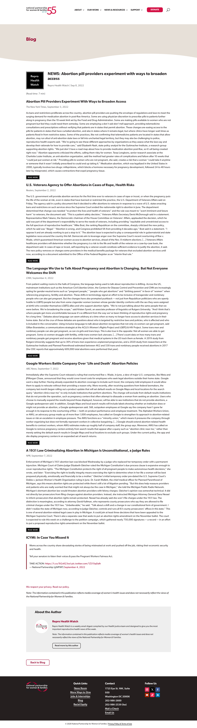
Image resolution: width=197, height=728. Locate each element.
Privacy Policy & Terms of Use (120, 724)
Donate (155, 10)
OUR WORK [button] (93, 10)
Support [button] (135, 10)
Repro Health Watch (58, 86)
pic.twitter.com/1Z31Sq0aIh (86, 564)
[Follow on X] (152, 689)
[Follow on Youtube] (147, 695)
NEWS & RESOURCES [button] (114, 10)
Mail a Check (112, 709)
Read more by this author (66, 646)
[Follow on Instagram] (147, 689)
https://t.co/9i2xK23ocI (58, 564)
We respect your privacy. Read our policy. (47, 587)
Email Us (109, 713)
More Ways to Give (80, 692)
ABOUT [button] (78, 10)
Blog (80, 700)
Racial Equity (80, 704)
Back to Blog (37, 662)
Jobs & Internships (80, 696)
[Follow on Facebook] (158, 689)
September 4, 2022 (74, 567)
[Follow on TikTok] (152, 695)
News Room (80, 688)
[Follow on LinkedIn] (158, 695)
